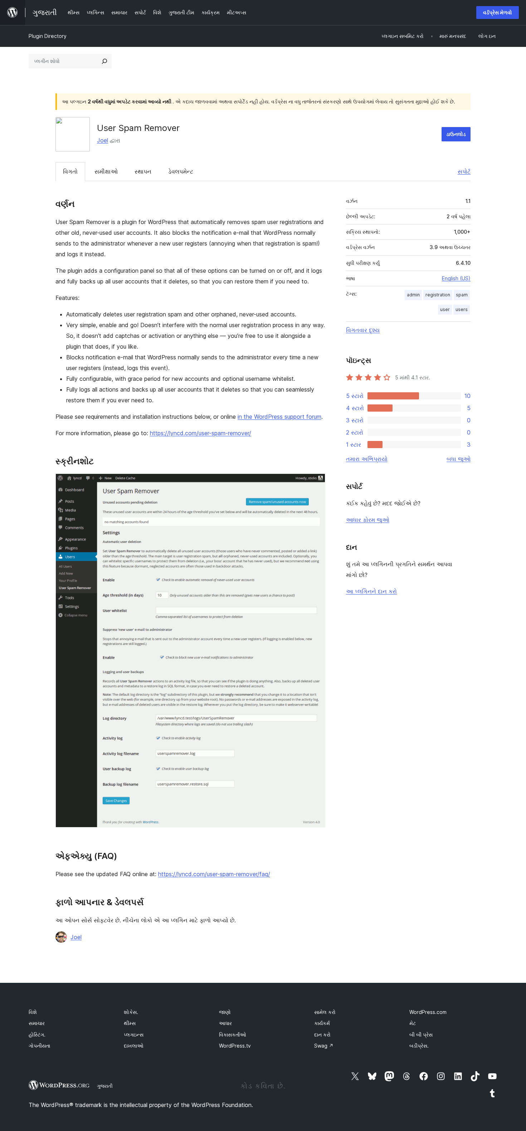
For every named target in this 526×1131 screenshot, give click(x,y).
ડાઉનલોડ (456, 134)
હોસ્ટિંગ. (37, 1035)
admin (413, 294)
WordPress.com (428, 1012)
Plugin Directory (48, 36)
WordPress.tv (235, 1046)
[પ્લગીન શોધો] (104, 61)
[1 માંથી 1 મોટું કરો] (315, 483)
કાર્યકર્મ (322, 1023)
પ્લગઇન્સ (133, 1035)
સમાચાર (37, 1023)
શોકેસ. (131, 1012)
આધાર (225, 1023)
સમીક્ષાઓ (106, 171)
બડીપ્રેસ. (419, 1046)
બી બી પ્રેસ (421, 1035)
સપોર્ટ (464, 171)
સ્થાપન (143, 171)
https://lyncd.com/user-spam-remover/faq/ (214, 874)
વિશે (33, 1012)
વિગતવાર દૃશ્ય (363, 330)
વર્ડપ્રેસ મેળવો (497, 12)
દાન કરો (322, 1035)
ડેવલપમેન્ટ (180, 171)
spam (462, 294)
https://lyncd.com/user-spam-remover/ (200, 433)
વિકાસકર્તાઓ (232, 1035)
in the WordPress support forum (279, 416)
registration (437, 294)
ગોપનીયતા (39, 1046)
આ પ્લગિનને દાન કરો (371, 591)
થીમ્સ (130, 1023)
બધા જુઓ (459, 458)
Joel (102, 140)
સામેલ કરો (325, 1012)
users (462, 309)
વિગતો (70, 171)
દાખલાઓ (133, 1046)
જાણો (225, 1012)
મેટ (412, 1023)
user (445, 309)
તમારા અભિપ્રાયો (367, 458)
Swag (323, 1046)
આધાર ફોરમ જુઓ (367, 519)
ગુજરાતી (105, 1086)
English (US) (456, 278)
